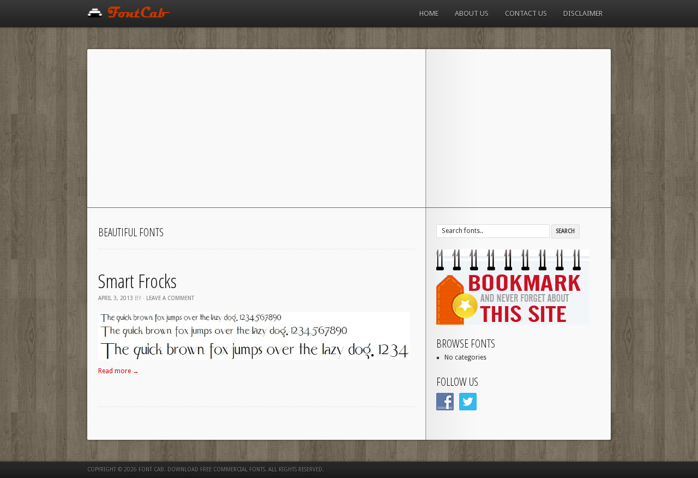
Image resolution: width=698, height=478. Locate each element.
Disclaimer (583, 13)
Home (428, 13)
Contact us (526, 13)
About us (472, 13)
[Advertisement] (349, 131)
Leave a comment (170, 298)
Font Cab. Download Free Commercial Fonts (202, 470)
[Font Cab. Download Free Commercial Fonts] (129, 15)
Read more (118, 371)
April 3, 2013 (115, 298)
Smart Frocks (137, 281)
